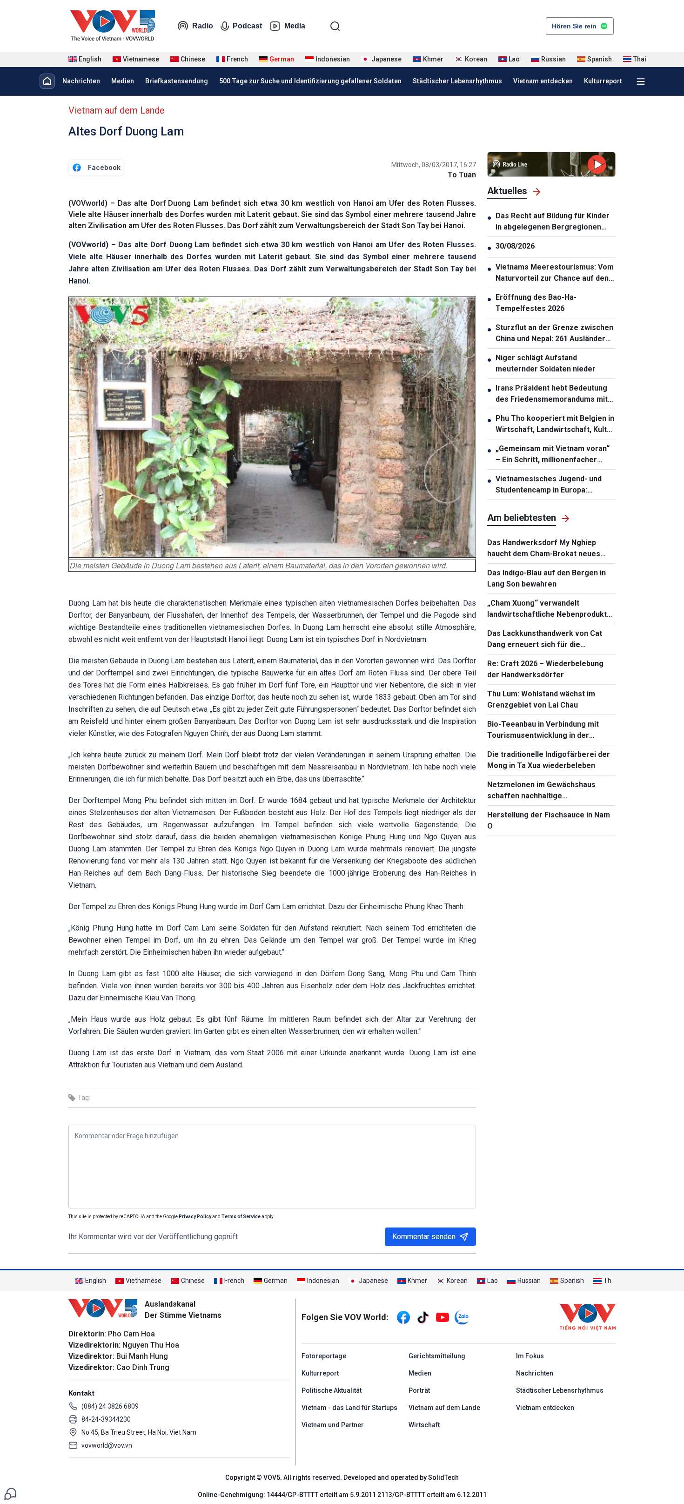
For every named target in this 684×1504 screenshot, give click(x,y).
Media (294, 26)
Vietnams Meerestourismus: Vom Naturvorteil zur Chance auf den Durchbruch (555, 273)
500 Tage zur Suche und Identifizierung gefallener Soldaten (310, 81)
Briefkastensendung (176, 81)
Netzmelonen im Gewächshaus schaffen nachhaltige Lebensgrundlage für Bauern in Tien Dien (550, 791)
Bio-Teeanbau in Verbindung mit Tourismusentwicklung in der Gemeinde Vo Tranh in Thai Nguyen (548, 730)
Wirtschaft (424, 1425)
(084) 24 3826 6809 (110, 1406)
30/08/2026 (515, 246)
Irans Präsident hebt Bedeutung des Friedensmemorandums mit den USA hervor (552, 394)
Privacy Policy (195, 1216)
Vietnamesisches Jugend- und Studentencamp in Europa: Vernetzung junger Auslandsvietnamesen (549, 485)
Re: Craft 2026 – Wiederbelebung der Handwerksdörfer (545, 669)
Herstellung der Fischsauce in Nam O (548, 820)
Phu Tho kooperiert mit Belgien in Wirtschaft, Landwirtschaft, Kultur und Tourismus (555, 424)
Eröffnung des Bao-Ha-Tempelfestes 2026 (536, 303)
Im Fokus (530, 1356)
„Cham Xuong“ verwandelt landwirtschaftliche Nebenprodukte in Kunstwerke (549, 609)
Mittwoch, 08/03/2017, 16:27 (433, 165)
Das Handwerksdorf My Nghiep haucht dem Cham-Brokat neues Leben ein (543, 549)
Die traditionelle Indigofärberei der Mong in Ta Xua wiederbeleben (548, 760)
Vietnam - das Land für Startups (349, 1407)
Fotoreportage (324, 1356)
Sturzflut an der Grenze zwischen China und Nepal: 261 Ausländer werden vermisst (554, 333)
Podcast (247, 26)
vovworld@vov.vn (106, 1445)
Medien (122, 81)
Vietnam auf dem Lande (116, 110)
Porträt (419, 1390)
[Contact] (10, 1493)
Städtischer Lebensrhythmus (457, 81)
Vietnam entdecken (543, 81)
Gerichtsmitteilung (437, 1356)
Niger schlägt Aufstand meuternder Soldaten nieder (546, 363)
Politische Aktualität (332, 1390)
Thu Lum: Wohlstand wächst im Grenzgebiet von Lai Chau (541, 699)
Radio (202, 26)
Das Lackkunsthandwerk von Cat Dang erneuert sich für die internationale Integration (544, 639)
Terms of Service (241, 1216)
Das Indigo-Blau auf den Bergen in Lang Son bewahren (546, 578)
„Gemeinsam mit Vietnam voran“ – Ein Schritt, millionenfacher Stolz (553, 454)
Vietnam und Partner (333, 1425)
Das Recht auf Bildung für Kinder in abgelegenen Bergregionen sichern (553, 222)
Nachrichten (81, 81)
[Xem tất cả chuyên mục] (640, 81)
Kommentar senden (424, 1236)
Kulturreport (603, 81)
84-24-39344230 (106, 1419)
